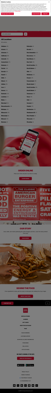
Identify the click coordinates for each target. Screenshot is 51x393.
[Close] (49, 2)
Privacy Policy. (18, 11)
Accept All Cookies (36, 13)
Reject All (45, 13)
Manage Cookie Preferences (7, 13)
